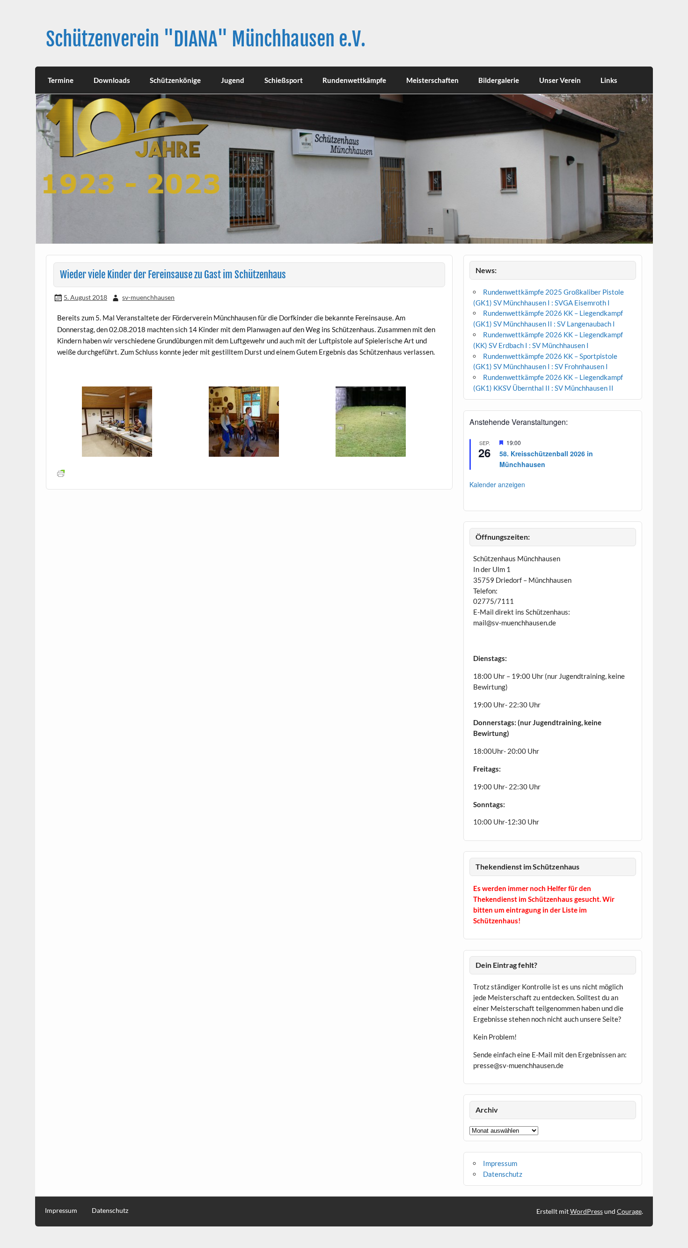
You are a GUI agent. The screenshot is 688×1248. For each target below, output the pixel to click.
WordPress (586, 1211)
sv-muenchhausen (148, 297)
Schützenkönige (175, 80)
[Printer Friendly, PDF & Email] (61, 472)
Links (608, 80)
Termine (60, 80)
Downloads (112, 80)
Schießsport (283, 80)
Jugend (232, 80)
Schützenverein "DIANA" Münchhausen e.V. (206, 39)
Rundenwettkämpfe (354, 80)
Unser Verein (560, 80)
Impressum (500, 1163)
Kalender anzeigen (497, 484)
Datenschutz (502, 1174)
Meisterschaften (432, 80)
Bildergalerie (498, 80)
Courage (629, 1211)
